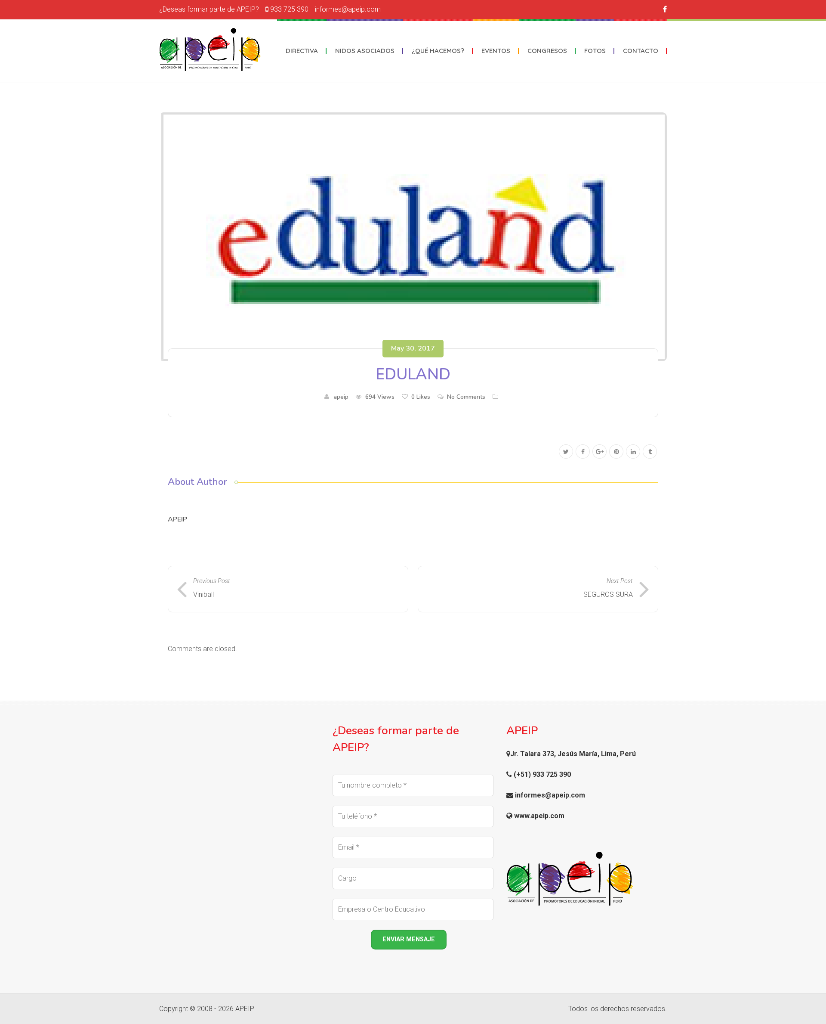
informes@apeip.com (348, 9)
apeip (341, 397)
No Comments (466, 397)
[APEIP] (210, 49)
